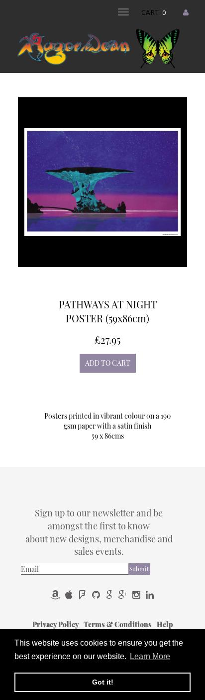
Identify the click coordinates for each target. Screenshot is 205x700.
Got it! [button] (102, 682)
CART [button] (153, 12)
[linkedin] (150, 594)
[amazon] (56, 594)
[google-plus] (123, 594)
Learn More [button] (150, 656)
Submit (139, 569)
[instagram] (137, 594)
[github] (96, 594)
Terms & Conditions (118, 624)
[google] (110, 594)
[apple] (70, 594)
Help (165, 624)
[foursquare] (83, 594)
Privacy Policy (56, 624)
